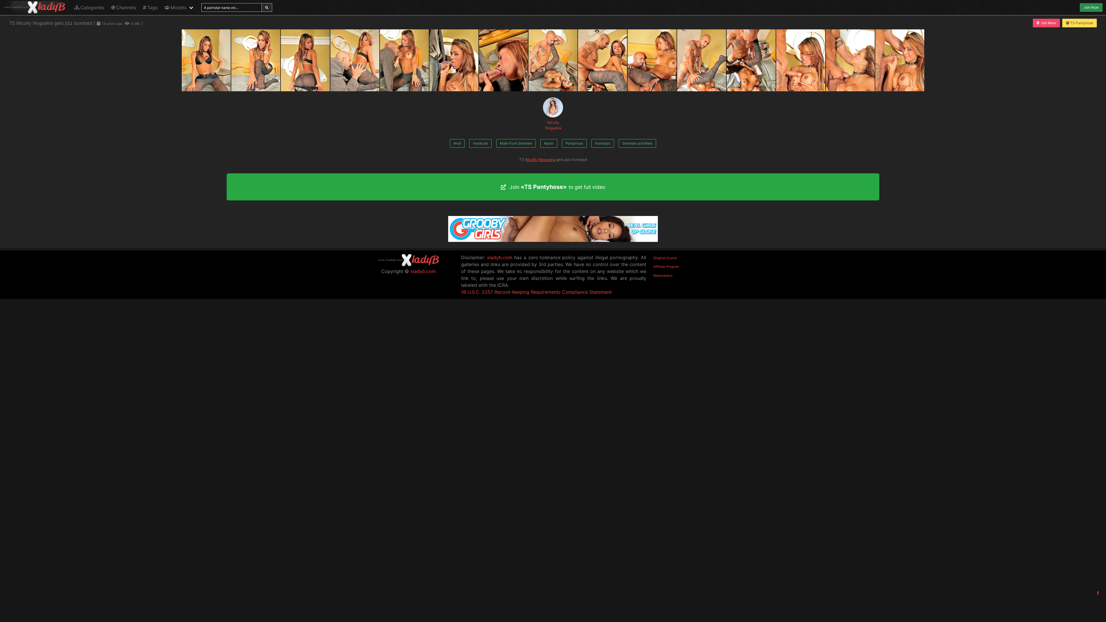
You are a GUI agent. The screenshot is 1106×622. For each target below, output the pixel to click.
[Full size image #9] (652, 60)
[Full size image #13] (850, 60)
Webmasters (663, 276)
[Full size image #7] (553, 60)
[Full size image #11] (751, 60)
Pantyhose (574, 143)
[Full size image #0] (206, 60)
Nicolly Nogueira (553, 125)
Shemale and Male (637, 143)
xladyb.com (423, 271)
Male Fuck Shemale (516, 143)
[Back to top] (1098, 593)
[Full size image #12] (800, 60)
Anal (457, 143)
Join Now (1091, 7)
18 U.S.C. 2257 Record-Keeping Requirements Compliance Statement (536, 292)
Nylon (549, 143)
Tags (152, 7)
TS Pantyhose (1081, 23)
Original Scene (665, 258)
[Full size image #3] (354, 60)
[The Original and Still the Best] (553, 240)
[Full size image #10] (701, 60)
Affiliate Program (666, 267)
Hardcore (480, 143)
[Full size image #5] (453, 60)
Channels (126, 7)
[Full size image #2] (305, 60)
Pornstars (602, 143)
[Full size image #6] (503, 60)
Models (178, 7)
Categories (92, 7)
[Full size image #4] (404, 60)
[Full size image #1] (255, 60)
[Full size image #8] (602, 60)
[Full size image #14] (899, 60)
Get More (1048, 23)
